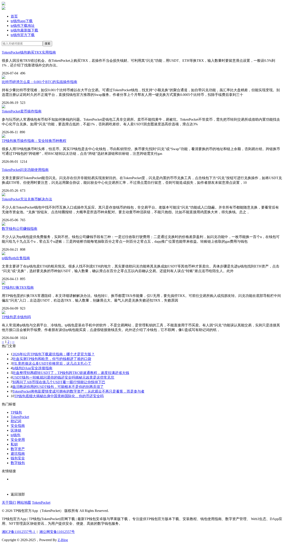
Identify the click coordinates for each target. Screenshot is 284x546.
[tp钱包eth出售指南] (3, 254)
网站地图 (24, 502)
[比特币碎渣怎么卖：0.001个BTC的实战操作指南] (3, 77)
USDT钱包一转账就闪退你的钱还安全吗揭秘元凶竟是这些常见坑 (63, 377)
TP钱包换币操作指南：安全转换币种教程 (34, 141)
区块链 (16, 430)
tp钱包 (15, 435)
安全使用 (18, 439)
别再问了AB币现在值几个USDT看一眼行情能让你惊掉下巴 (58, 382)
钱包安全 (18, 458)
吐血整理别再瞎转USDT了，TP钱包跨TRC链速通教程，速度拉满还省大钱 (70, 373)
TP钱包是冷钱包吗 (16, 317)
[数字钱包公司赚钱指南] (3, 224)
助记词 (16, 421)
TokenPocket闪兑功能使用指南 (25, 170)
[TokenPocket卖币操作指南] (3, 107)
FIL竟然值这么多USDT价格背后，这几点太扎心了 (51, 363)
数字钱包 (18, 463)
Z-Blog (63, 540)
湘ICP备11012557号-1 (19, 532)
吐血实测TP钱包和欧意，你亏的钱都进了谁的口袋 (51, 359)
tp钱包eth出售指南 (16, 258)
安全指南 (18, 426)
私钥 (14, 444)
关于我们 (9, 502)
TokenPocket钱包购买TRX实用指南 (29, 52)
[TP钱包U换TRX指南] (3, 283)
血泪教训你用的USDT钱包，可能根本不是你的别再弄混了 (58, 387)
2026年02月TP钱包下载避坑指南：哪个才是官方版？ (53, 354)
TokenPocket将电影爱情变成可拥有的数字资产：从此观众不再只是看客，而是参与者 (78, 391)
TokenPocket (20, 417)
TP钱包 (16, 412)
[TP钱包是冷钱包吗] (3, 313)
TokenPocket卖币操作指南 (21, 111)
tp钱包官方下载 (23, 35)
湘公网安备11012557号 (57, 532)
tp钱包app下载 (22, 21)
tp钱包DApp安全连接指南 (32, 368)
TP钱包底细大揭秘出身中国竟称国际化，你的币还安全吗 (59, 396)
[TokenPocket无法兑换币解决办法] (3, 195)
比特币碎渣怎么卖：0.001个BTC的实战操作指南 (39, 82)
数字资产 (18, 449)
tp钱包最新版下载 (24, 30)
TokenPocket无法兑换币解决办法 (27, 199)
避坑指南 (18, 453)
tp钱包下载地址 (23, 25)
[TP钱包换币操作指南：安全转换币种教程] (3, 136)
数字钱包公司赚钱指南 (19, 228)
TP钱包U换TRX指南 (18, 287)
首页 (14, 16)
